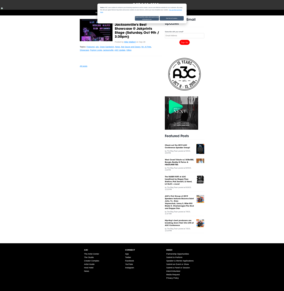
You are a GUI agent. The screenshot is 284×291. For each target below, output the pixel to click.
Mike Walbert (130, 42)
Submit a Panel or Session (178, 268)
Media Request (173, 274)
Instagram (129, 268)
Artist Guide (89, 264)
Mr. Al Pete (146, 47)
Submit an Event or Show (177, 264)
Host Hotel (88, 268)
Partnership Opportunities (177, 254)
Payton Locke (96, 50)
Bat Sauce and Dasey (130, 47)
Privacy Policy (172, 278)
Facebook (129, 261)
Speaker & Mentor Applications (180, 261)
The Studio (89, 257)
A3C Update (119, 50)
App (127, 254)
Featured (91, 47)
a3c (97, 47)
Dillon (128, 50)
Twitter (128, 257)
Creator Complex (91, 261)
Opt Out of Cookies (171, 18)
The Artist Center (91, 254)
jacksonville (108, 50)
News (117, 47)
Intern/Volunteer (173, 271)
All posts (83, 66)
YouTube (129, 264)
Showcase (84, 50)
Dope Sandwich (107, 47)
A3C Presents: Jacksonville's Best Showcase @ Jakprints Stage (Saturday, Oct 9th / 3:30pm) (137, 29)
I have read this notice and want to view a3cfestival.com (147, 18)
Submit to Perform (174, 257)
